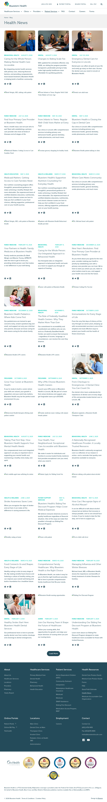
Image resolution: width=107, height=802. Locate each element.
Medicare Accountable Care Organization (92, 697)
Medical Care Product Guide (92, 679)
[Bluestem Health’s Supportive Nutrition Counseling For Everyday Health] (53, 181)
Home (6, 18)
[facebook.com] (84, 739)
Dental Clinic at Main (37, 727)
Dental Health (35, 679)
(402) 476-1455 (87, 727)
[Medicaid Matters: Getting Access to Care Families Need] (19, 181)
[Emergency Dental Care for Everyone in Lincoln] (87, 57)
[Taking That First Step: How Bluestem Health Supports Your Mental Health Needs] (19, 439)
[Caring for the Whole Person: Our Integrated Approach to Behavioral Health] (53, 249)
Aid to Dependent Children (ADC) (66, 676)
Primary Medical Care (38, 675)
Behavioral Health (36, 686)
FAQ (83, 686)
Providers (7, 686)
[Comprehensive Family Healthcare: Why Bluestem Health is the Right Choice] (53, 562)
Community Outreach (64, 681)
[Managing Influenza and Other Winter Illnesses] (87, 562)
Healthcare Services (11, 679)
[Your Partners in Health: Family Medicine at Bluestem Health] (19, 249)
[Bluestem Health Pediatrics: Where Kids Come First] (19, 316)
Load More (53, 654)
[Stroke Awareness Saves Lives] (19, 501)
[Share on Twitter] (8, 83)
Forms (84, 682)
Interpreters (60, 685)
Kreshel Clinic (35, 734)
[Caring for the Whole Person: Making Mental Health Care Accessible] (19, 57)
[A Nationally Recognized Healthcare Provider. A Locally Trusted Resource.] (87, 439)
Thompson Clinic (36, 731)
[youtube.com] (89, 739)
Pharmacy (7, 689)
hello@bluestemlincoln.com (92, 734)
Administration (35, 744)
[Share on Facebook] (5, 83)
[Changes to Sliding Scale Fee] (53, 57)
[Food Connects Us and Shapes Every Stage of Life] (19, 562)
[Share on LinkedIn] (10, 83)
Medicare (59, 698)
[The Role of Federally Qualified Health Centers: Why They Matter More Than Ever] (53, 316)
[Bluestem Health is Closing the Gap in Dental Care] (87, 117)
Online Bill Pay (9, 727)
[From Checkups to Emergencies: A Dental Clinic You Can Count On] (87, 379)
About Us (7, 675)
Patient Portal (9, 724)
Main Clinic (34, 724)
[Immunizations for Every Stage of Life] (87, 316)
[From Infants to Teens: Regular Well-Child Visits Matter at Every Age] (53, 117)
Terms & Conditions (28, 798)
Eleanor (100, 798)
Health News (86, 693)
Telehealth (8, 731)
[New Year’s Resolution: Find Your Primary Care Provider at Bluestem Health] (87, 249)
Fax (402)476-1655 (88, 731)
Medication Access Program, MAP (66, 709)
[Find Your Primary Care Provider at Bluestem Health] (19, 117)
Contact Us (86, 724)
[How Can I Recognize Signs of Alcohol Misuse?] (87, 501)
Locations (7, 682)
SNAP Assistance (62, 701)
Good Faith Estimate (89, 689)
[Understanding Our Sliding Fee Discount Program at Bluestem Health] (87, 620)
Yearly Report (9, 693)
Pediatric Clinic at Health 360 (39, 739)
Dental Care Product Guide (91, 675)
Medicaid (59, 694)
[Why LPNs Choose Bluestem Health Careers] (53, 379)
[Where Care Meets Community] (87, 181)
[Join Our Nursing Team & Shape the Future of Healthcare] (53, 620)
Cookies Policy (41, 798)
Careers (59, 724)
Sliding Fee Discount (63, 705)
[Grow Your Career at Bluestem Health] (19, 379)
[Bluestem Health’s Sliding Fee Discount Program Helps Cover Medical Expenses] (53, 501)
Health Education (36, 689)
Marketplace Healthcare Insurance (64, 689)
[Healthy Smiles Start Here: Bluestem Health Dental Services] (19, 620)
